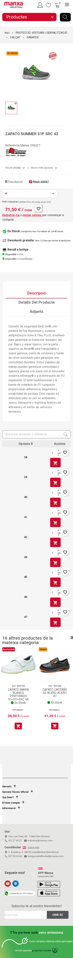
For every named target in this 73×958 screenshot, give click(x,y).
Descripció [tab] (36, 293)
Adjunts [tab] (36, 311)
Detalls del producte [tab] (36, 302)
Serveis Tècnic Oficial (15, 791)
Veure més (33, 847)
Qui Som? (8, 797)
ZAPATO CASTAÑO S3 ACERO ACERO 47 (54, 693)
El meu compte (11, 802)
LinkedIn (15, 883)
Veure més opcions (44, 167)
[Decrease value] (58, 455)
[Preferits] (48, 5)
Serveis (6, 786)
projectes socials (41, 950)
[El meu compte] (40, 5)
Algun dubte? (41, 181)
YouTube (7, 883)
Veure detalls (15, 167)
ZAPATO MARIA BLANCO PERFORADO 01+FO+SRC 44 (18, 694)
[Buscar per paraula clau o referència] (65, 17)
